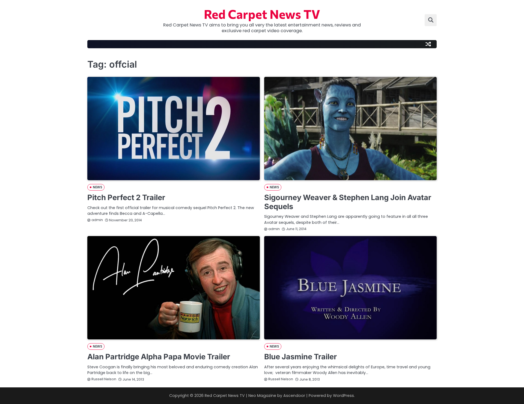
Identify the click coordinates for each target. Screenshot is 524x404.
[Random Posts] (428, 44)
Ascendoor (294, 395)
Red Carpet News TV (262, 13)
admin (97, 220)
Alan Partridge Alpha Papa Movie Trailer (158, 356)
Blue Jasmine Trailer (300, 356)
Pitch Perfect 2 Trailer (126, 197)
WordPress (343, 395)
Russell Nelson (103, 379)
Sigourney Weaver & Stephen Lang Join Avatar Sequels (347, 202)
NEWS (97, 187)
